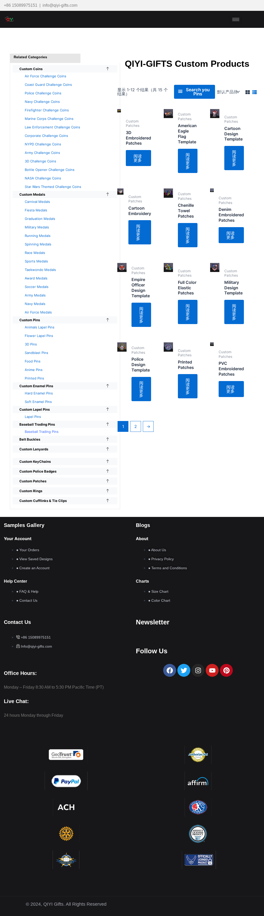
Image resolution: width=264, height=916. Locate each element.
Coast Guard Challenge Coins (48, 84)
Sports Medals (36, 261)
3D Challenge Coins (40, 161)
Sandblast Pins (36, 353)
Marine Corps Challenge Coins (49, 119)
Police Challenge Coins (43, 93)
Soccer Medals (36, 287)
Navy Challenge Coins (42, 102)
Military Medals (37, 227)
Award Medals (36, 278)
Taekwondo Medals (40, 270)
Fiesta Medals (36, 210)
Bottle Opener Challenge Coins (50, 170)
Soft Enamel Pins (38, 402)
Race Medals (35, 253)
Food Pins (32, 361)
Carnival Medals (37, 202)
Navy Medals (35, 304)
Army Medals (35, 295)
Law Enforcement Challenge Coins (52, 127)
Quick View (119, 171)
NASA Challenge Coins (43, 178)
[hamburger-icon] (236, 19)
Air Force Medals (38, 312)
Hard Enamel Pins (39, 393)
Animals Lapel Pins (39, 327)
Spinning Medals (38, 244)
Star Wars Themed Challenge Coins (53, 187)
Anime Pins (34, 370)
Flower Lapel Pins (39, 336)
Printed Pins (34, 378)
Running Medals (38, 236)
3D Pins (31, 344)
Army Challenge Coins (42, 153)
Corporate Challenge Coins (46, 136)
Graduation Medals (40, 219)
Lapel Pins (33, 417)
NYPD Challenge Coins (43, 144)
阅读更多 (138, 158)
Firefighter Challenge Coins (47, 110)
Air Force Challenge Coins (45, 76)
